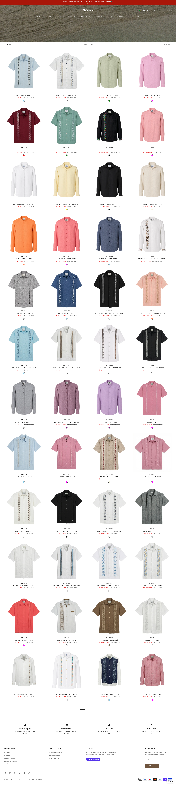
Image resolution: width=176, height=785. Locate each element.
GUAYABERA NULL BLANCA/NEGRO (152, 367)
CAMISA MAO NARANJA (24, 259)
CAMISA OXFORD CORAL (152, 150)
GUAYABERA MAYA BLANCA (23, 694)
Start (39, 16)
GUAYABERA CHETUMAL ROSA (152, 694)
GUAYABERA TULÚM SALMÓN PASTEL (152, 313)
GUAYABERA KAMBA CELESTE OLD (24, 367)
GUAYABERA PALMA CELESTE (24, 476)
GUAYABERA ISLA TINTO (23, 150)
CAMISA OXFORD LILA (109, 422)
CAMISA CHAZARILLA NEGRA (109, 204)
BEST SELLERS (85, 16)
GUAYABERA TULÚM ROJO (109, 476)
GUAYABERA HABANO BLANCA (23, 585)
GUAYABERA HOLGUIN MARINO (109, 694)
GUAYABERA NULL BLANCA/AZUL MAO (66, 585)
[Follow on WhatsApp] (29, 773)
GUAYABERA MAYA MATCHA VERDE (66, 150)
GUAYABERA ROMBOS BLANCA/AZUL (109, 585)
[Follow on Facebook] (5, 773)
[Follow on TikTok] (24, 773)
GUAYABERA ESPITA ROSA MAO (67, 476)
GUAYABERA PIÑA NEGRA (109, 150)
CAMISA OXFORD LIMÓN (109, 95)
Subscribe (152, 765)
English (154, 10)
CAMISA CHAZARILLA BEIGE (152, 204)
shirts (61, 16)
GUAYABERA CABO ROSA (152, 422)
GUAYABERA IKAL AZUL (66, 313)
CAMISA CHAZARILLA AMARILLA (66, 204)
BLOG (111, 16)
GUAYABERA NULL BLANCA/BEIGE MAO (66, 367)
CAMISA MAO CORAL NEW (67, 259)
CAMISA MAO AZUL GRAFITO (109, 259)
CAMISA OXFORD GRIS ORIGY (24, 422)
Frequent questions (9, 758)
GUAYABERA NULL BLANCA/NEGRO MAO (109, 313)
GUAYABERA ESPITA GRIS (152, 531)
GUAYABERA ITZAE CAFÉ (109, 640)
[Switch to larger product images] (3, 44)
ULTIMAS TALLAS (100, 16)
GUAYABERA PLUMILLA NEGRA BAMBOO (67, 531)
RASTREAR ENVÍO (123, 16)
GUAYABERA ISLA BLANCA (24, 531)
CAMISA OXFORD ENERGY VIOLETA (66, 422)
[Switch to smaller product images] (7, 44)
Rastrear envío (8, 752)
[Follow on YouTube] (20, 773)
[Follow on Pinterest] (15, 773)
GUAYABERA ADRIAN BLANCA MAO (109, 531)
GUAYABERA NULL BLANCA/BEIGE (109, 367)
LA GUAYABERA (50, 16)
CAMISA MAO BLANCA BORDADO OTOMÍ (152, 259)
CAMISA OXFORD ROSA (152, 95)
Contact (136, 16)
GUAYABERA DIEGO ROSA (24, 640)
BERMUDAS (72, 16)
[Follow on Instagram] (10, 773)
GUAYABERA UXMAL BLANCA (152, 585)
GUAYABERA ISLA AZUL (24, 95)
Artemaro (24, 93)
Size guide (7, 755)
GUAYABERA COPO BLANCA (152, 640)
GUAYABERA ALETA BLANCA (66, 640)
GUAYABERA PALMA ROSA (152, 476)
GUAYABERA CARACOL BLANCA (66, 95)
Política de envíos (54, 758)
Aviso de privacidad (54, 755)
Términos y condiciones (55, 752)
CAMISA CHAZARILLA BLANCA (23, 204)
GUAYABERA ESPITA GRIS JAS (24, 313)
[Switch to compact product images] (10, 44)
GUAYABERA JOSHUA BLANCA (66, 694)
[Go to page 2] (93, 707)
